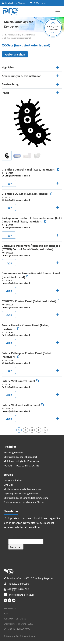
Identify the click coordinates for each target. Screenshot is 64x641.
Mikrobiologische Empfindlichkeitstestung (26, 497)
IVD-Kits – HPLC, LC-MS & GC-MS (21, 465)
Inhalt (5, 93)
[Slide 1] (17, 155)
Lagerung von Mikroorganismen (21, 493)
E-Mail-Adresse (18, 536)
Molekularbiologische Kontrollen (21, 35)
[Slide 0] (6, 155)
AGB (6, 613)
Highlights (8, 67)
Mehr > (53, 32)
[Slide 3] (37, 155)
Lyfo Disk (8, 484)
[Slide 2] (27, 155)
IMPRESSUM (10, 608)
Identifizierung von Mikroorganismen (23, 488)
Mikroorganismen (13, 452)
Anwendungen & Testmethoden (21, 76)
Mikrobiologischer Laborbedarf (20, 456)
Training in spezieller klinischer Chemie (24, 501)
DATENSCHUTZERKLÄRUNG (17, 628)
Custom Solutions (13, 480)
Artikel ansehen (15, 54)
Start (4, 35)
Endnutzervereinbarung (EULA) (18, 623)
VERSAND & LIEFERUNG (15, 618)
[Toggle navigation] (57, 11)
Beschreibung (10, 84)
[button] (38, 3)
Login (9, 183)
